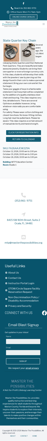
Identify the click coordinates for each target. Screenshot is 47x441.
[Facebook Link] (23, 3)
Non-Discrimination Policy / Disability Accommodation (23, 299)
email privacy (32, 368)
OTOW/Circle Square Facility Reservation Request (24, 290)
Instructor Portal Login (21, 283)
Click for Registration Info (24, 132)
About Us (13, 272)
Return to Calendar (23, 139)
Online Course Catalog (23, 17)
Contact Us (14, 278)
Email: (8, 347)
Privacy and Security (19, 306)
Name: (8, 336)
